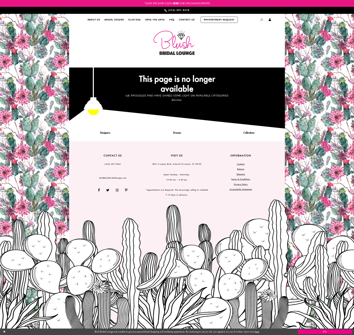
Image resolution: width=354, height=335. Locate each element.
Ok (325, 331)
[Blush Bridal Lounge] (174, 42)
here (257, 331)
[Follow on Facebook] (100, 190)
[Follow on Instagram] (117, 190)
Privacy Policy (241, 184)
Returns (240, 169)
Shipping (241, 174)
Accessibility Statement (241, 189)
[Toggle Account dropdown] (270, 20)
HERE (176, 3)
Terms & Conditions (240, 179)
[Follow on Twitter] (107, 190)
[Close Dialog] (29, 331)
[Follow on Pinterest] (125, 190)
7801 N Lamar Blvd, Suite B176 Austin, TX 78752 (177, 164)
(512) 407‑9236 (113, 164)
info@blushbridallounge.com (112, 178)
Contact (241, 164)
